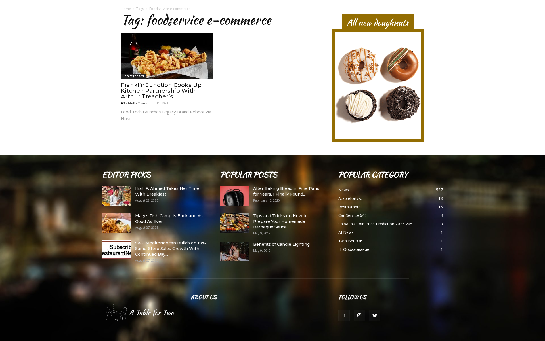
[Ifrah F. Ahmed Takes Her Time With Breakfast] (116, 196)
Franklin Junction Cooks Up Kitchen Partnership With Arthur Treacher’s (161, 91)
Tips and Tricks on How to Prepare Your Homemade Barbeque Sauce (280, 221)
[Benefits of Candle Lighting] (234, 251)
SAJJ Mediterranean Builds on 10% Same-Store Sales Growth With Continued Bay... (170, 248)
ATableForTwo (133, 103)
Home (126, 8)
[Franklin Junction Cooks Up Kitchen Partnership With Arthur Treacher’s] (167, 56)
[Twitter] (374, 315)
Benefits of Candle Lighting (281, 244)
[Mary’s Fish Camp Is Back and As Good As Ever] (116, 223)
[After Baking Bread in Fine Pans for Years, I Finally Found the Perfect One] (234, 196)
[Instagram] (359, 315)
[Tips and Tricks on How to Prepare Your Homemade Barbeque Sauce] (234, 223)
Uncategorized (133, 76)
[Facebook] (344, 315)
